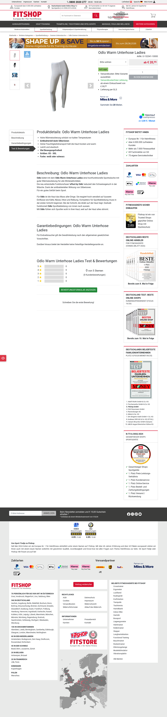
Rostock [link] (41, 617)
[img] (121, 98)
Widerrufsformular (70, 607)
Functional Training (121, 638)
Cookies (66, 601)
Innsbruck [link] (20, 596)
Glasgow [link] (14, 632)
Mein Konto (148, 2)
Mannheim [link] (40, 614)
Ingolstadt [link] (32, 611)
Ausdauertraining (21, 24)
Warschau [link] (15, 675)
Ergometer (117, 589)
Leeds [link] (22, 630)
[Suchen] (96, 15)
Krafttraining (43, 24)
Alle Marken (118, 659)
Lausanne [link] (25, 649)
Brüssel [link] (24, 655)
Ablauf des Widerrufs (93, 607)
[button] (15, 55)
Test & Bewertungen (20, 148)
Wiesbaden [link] (43, 620)
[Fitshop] (27, 15)
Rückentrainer (119, 644)
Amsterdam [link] (16, 639)
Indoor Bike (118, 612)
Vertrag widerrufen (83, 584)
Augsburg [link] (22, 603)
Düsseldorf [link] (15, 609)
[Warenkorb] (154, 15)
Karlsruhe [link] (41, 611)
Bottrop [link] (14, 606)
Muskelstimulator (120, 650)
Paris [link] (17, 662)
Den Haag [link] (36, 639)
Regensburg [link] (32, 617)
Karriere (36, 2)
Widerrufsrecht (91, 604)
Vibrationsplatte (119, 653)
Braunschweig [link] (24, 606)
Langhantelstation (120, 634)
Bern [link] (18, 649)
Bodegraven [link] (26, 639)
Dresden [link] (50, 606)
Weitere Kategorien (145, 24)
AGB (65, 597)
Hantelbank (118, 609)
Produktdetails (18, 132)
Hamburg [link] (15, 611)
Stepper (116, 631)
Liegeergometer (119, 621)
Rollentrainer (118, 628)
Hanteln (116, 615)
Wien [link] (48, 596)
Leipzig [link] (26, 614)
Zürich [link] (32, 649)
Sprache (137, 2)
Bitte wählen (105, 62)
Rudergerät (118, 596)
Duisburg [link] (24, 609)
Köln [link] (20, 614)
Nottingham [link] (41, 632)
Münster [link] (14, 617)
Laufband (117, 593)
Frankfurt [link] (38, 609)
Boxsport (117, 618)
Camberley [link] (40, 630)
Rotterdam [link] (26, 642)
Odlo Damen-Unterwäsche (78, 35)
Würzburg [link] (15, 623)
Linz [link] (36, 596)
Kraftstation (118, 599)
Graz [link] (13, 596)
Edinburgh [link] (49, 630)
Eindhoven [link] (45, 639)
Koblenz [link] (14, 614)
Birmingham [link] (30, 630)
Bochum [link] (43, 603)
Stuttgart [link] (35, 620)
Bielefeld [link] (35, 603)
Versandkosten (69, 604)
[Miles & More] (144, 565)
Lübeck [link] (32, 614)
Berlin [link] (29, 603)
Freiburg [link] (46, 609)
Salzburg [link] (42, 596)
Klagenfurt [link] (29, 596)
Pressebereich (90, 619)
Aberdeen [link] (15, 630)
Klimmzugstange (120, 647)
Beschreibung (17, 138)
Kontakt (44, 2)
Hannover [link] (24, 611)
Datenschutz (90, 597)
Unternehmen (17, 2)
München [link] (49, 614)
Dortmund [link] (42, 606)
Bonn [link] (49, 603)
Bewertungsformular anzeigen (78, 290)
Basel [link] (13, 649)
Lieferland (125, 2)
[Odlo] (27, 54)
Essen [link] (31, 609)
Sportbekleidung (42, 35)
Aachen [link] (14, 603)
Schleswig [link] (26, 620)
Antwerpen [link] (15, 655)
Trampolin (117, 602)
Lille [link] (12, 662)
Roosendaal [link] (16, 642)
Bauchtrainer (118, 641)
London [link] (22, 632)
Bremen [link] (34, 606)
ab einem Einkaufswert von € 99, (113, 83)
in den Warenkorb (143, 77)
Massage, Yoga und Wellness (116, 24)
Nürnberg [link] (22, 617)
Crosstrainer (118, 586)
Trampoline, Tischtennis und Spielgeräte (76, 24)
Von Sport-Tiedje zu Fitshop (22, 543)
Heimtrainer (118, 625)
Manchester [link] (31, 632)
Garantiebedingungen (21, 143)
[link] (129, 175)
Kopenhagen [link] (16, 669)
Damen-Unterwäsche (58, 35)
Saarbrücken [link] (16, 620)
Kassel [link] (48, 611)
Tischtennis (118, 605)
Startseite (12, 35)
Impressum (27, 2)
